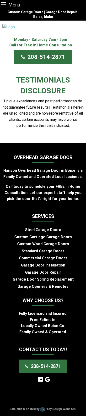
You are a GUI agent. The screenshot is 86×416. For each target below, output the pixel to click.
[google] (47, 379)
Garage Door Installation (43, 265)
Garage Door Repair (43, 272)
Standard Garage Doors (43, 251)
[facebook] (40, 379)
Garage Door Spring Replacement (43, 279)
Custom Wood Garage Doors (43, 244)
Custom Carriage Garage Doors (43, 237)
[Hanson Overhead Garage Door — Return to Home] (43, 27)
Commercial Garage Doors (43, 258)
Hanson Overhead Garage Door (48, 397)
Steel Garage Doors (43, 229)
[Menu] (3, 4)
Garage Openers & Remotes (43, 286)
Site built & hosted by (43, 409)
